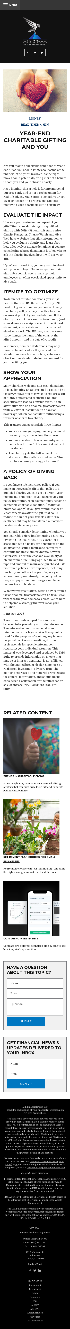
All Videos (35, 1317)
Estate (35, 1293)
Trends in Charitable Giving (23, 776)
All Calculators (35, 1321)
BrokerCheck (39, 1113)
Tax (35, 1301)
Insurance (35, 1297)
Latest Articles (35, 1313)
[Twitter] (34, 1270)
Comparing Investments (20, 938)
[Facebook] (30, 1270)
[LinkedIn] (39, 1270)
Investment (35, 1289)
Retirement (35, 1285)
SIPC (10, 1182)
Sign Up (26, 1083)
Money (35, 1305)
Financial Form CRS (37, 1107)
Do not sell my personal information (46, 1167)
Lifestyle (35, 1309)
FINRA (60, 1179)
